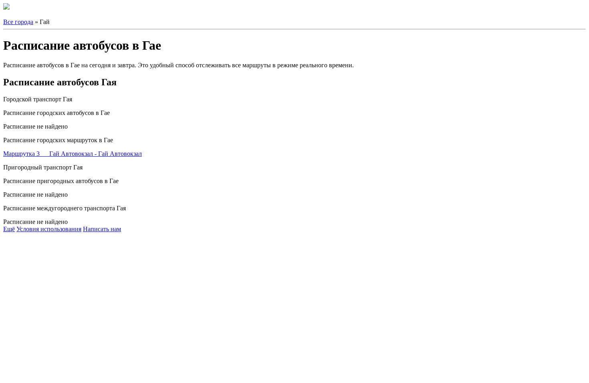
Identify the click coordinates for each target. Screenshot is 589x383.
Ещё (9, 229)
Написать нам (102, 229)
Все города (18, 21)
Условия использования (48, 229)
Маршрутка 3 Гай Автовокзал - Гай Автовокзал (72, 153)
